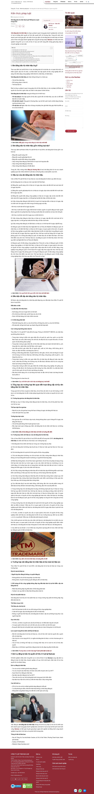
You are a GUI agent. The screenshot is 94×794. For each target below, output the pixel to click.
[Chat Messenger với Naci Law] (84, 790)
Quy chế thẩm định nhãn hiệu (27, 381)
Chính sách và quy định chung (58, 766)
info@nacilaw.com (18, 1)
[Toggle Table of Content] (50, 48)
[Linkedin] (26, 779)
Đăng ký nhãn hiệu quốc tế (42, 771)
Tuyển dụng (71, 759)
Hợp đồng (68, 87)
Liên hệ (81, 1)
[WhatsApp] (80, 790)
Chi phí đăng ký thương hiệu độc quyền (43, 781)
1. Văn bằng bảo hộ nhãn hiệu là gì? (19, 50)
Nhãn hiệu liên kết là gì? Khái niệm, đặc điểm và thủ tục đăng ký (73, 52)
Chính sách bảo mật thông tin (58, 768)
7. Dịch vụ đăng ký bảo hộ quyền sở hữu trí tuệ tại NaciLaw (24, 61)
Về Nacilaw (62, 1)
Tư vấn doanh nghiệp (40, 762)
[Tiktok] (19, 779)
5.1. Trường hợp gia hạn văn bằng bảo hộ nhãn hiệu (23, 57)
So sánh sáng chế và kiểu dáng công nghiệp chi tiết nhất (73, 32)
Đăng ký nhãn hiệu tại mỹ (41, 773)
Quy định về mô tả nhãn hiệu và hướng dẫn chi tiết (33, 559)
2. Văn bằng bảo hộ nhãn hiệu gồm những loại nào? (23, 51)
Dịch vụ (69, 1)
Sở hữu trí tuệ (69, 80)
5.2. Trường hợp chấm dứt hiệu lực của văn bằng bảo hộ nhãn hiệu (26, 59)
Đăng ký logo (39, 787)
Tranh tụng (68, 85)
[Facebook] (12, 779)
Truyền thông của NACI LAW (58, 759)
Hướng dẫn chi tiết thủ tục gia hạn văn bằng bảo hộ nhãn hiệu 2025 (73, 71)
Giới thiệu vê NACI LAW (57, 757)
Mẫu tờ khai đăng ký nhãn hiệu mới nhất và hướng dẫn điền (35, 432)
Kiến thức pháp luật (24, 8)
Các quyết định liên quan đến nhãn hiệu (30, 293)
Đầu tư (68, 82)
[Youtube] (15, 779)
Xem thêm (51, 29)
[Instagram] (22, 779)
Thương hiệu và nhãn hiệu (26, 651)
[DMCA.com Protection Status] (27, 785)
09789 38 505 (30, 1)
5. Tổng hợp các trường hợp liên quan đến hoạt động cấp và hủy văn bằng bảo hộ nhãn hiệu (32, 56)
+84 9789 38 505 (21, 772)
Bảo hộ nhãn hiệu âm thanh (42, 776)
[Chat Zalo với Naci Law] (75, 790)
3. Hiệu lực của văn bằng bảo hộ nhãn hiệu (21, 53)
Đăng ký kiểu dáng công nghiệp (43, 784)
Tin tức (75, 1)
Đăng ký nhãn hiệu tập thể (42, 778)
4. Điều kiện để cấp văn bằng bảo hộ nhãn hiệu (22, 54)
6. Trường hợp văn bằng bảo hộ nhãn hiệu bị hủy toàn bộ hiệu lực (26, 60)
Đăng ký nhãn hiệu (40, 769)
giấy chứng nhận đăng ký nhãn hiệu (32, 142)
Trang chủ (55, 1)
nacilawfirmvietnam (17, 3)
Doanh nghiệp (69, 83)
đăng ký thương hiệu (33, 169)
